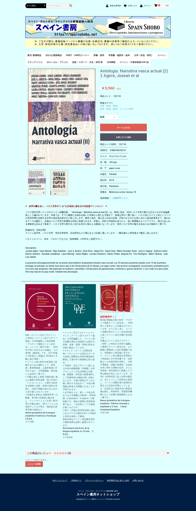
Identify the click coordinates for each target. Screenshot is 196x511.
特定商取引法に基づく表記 (118, 480)
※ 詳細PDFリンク (119, 198)
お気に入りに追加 (123, 137)
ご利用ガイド (76, 480)
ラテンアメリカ (34, 62)
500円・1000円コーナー (77, 55)
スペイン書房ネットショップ (98, 494)
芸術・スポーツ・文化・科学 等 (87, 62)
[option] (61, 117)
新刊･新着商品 (34, 55)
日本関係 (111, 62)
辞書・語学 (99, 55)
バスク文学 (128, 109)
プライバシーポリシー (94, 480)
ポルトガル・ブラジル (57, 62)
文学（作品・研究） (143, 55)
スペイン (162, 55)
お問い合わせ (138, 480)
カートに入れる (123, 128)
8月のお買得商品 (54, 55)
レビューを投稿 (34, 464)
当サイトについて (59, 480)
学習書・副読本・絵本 (119, 55)
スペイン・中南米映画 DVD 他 (134, 62)
